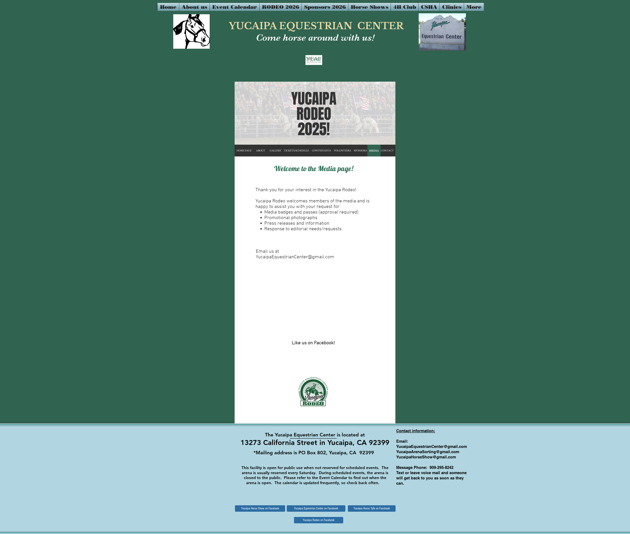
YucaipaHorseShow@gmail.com (426, 457)
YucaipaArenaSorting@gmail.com (427, 451)
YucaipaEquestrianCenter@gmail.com (295, 257)
